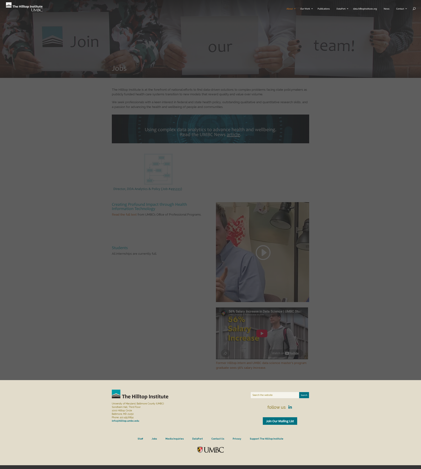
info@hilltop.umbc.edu (125, 421)
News (386, 8)
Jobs (154, 438)
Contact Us (217, 438)
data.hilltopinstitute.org (365, 8)
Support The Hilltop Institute (266, 438)
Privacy (237, 438)
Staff (140, 438)
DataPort (341, 8)
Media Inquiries (174, 438)
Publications (324, 8)
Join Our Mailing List (280, 421)
